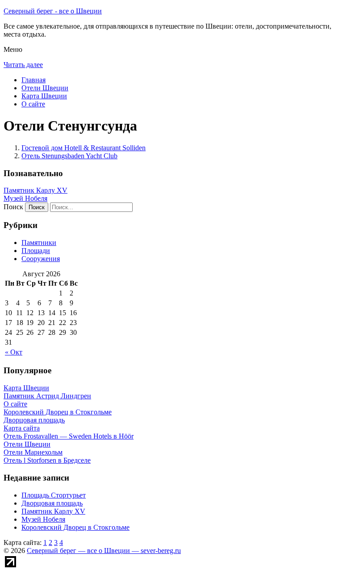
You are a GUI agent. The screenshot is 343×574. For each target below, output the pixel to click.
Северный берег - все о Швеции (53, 11)
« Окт (13, 352)
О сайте (33, 104)
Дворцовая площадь (52, 503)
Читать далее (23, 64)
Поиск (13, 207)
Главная (33, 80)
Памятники (38, 242)
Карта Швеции (44, 96)
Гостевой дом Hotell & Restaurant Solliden (83, 148)
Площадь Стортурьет (53, 495)
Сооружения (40, 258)
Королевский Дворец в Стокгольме (75, 527)
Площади (35, 250)
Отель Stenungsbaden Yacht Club (69, 156)
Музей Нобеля (25, 198)
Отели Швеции (44, 88)
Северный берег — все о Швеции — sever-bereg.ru (104, 550)
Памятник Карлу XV (35, 190)
